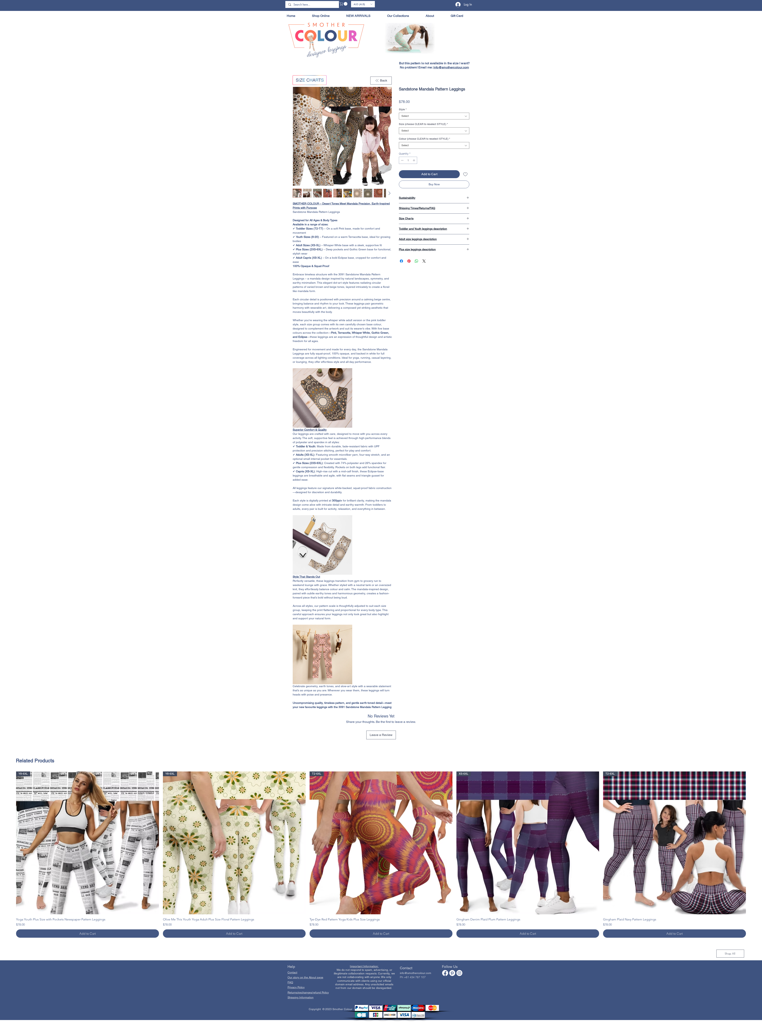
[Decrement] (401, 161)
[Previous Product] (10, 817)
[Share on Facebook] (401, 261)
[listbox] (363, 4)
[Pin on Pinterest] (409, 261)
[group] (381, 829)
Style (403, 110)
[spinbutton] (408, 161)
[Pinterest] (452, 947)
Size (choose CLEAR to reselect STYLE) (423, 124)
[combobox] (434, 116)
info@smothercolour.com (451, 67)
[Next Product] (751, 817)
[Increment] (414, 161)
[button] (343, 4)
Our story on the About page (305, 951)
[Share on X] (424, 261)
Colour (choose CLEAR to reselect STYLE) (424, 139)
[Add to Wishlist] (465, 175)
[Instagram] (459, 947)
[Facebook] (445, 947)
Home (297, 73)
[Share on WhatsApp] (416, 261)
